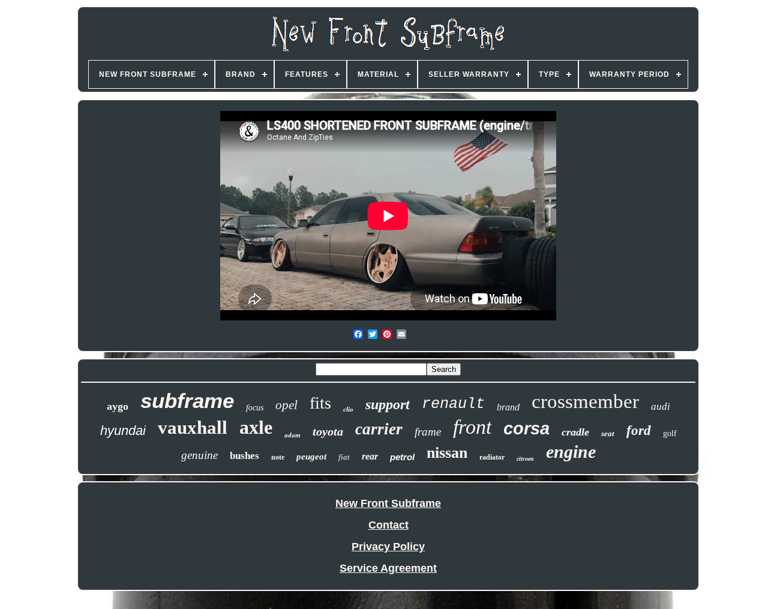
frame (428, 431)
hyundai (123, 430)
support (387, 404)
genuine (199, 455)
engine (571, 451)
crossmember (585, 401)
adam (292, 435)
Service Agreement (388, 568)
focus (254, 407)
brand (508, 407)
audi (660, 406)
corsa (526, 428)
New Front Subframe (388, 503)
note (277, 457)
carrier (379, 429)
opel (286, 405)
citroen (525, 458)
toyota (328, 431)
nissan (447, 452)
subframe (187, 400)
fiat (344, 456)
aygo (117, 406)
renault (453, 404)
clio (348, 409)
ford (638, 430)
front (472, 427)
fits (320, 403)
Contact (388, 525)
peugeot (311, 456)
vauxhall (192, 427)
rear (370, 456)
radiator (492, 457)
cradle (575, 432)
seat (607, 433)
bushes (244, 455)
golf (670, 433)
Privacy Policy (388, 547)
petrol (402, 457)
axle (255, 427)
